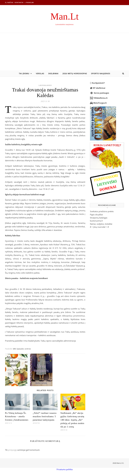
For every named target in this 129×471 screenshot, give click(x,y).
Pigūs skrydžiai (96, 214)
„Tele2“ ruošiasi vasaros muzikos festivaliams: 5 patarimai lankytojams (44, 416)
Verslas (40, 73)
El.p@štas (9, 2)
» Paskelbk (29, 2)
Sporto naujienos (100, 73)
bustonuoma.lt (96, 220)
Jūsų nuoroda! (99, 227)
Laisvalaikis (45, 85)
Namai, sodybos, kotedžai (101, 224)
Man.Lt (64, 16)
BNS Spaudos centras (22, 349)
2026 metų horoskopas (74, 73)
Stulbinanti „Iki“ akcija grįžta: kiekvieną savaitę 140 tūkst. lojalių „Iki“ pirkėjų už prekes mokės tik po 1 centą (72, 420)
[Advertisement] (64, 51)
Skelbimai (53, 73)
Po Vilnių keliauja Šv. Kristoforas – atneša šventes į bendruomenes (17, 416)
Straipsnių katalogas (98, 217)
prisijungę (12, 450)
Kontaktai (19, 2)
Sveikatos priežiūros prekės (102, 211)
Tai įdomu (24, 73)
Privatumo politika (65, 469)
